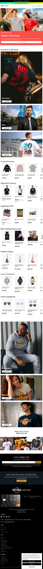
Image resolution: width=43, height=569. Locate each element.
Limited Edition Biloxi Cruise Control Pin (32, 220)
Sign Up (37, 462)
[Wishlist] (36, 6)
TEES (2, 530)
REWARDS (2, 563)
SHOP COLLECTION (21, 42)
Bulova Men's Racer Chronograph (6, 287)
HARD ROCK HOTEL (4, 559)
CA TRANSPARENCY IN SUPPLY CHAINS (7, 547)
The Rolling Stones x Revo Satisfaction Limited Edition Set (33, 310)
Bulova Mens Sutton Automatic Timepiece (32, 287)
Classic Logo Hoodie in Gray (19, 197)
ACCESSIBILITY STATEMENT (5, 548)
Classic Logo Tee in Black (6, 196)
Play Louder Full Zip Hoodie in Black (6, 175)
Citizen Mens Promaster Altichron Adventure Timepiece (19, 288)
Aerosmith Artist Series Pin (19, 220)
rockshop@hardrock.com (9, 521)
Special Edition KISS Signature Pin (6, 220)
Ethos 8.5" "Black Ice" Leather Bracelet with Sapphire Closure (19, 243)
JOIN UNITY (21, 480)
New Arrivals (3, 527)
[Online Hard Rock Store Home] (4, 6)
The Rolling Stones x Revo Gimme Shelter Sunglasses (7, 310)
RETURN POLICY (3, 540)
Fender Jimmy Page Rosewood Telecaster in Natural (19, 265)
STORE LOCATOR (4, 551)
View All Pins (3, 529)
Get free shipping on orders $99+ (21, 1)
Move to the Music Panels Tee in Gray (31, 175)
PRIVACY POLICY (4, 544)
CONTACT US (3, 537)
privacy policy (28, 466)
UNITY (2, 562)
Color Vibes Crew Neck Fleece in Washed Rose (19, 175)
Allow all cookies (32, 561)
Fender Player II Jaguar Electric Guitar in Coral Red (32, 265)
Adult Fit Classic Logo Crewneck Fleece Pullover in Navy (33, 197)
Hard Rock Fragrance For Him (7, 242)
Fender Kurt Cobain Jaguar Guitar (6, 265)
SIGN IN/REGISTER (4, 541)
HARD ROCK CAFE (4, 558)
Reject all (31, 564)
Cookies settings (4, 545)
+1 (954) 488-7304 (8, 519)
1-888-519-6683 (26, 519)
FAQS (2, 538)
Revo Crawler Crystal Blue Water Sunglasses (20, 310)
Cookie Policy (26, 559)
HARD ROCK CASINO (4, 561)
